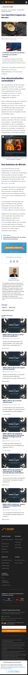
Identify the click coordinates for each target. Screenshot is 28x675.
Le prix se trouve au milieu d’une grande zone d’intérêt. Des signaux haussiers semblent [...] (14, 480)
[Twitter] (10, 261)
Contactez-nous (6, 585)
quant (3, 195)
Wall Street (14, 105)
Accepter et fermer (13, 671)
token (12, 70)
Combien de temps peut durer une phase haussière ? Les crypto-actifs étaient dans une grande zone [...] (13, 343)
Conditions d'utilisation (7, 668)
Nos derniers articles (7, 560)
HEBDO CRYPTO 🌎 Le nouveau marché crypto (12, 401)
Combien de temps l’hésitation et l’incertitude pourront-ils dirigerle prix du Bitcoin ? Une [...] (13, 445)
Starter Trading (18, 539)
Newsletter (4, 549)
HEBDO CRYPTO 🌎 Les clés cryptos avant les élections (14, 368)
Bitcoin (14, 93)
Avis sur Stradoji (19, 563)
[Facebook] (14, 261)
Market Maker (18, 547)
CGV (3, 578)
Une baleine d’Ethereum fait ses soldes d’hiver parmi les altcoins (14, 238)
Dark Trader (18, 545)
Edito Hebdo (6, 348)
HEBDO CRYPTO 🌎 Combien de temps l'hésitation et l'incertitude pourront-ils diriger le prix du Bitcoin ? (13, 436)
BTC (14, 87)
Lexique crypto (5, 568)
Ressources (4, 10)
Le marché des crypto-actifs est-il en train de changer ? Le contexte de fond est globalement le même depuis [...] (14, 409)
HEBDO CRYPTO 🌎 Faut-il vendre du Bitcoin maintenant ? (13, 335)
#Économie (12, 307)
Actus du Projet (8, 7)
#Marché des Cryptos (8, 310)
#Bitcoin (4, 307)
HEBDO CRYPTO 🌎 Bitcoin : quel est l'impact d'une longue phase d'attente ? (14, 505)
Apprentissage (5, 563)
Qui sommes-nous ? (20, 560)
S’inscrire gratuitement (13, 630)
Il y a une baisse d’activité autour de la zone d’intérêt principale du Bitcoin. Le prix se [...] (13, 514)
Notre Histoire (5, 546)
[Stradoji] (9, 2)
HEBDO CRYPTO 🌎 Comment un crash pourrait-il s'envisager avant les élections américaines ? (13, 471)
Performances (5, 543)
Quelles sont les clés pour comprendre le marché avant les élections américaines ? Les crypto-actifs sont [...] (14, 376)
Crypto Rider (18, 542)
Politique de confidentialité (18, 667)
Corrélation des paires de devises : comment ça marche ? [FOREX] (13, 55)
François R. (6, 338)
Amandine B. (6, 38)
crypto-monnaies (9, 183)
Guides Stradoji (5, 565)
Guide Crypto (5, 552)
